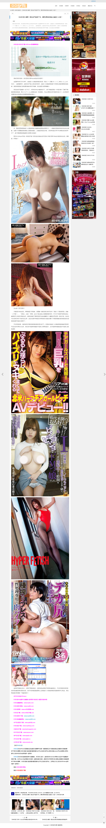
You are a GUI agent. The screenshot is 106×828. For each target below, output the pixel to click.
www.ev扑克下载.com (28, 712)
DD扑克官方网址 (21, 767)
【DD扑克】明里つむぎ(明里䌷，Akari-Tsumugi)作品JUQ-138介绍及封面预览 (88, 122)
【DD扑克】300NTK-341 (61, 811)
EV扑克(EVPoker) (21, 696)
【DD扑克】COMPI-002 (87, 99)
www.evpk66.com (29, 716)
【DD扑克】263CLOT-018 (87, 155)
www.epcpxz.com (28, 732)
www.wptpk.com (27, 735)
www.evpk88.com (30, 719)
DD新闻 (61, 5)
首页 (56, 5)
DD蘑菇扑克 (48, 792)
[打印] (65, 13)
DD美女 (78, 5)
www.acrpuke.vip (28, 742)
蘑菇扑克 (90, 5)
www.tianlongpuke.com (29, 729)
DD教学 (67, 5)
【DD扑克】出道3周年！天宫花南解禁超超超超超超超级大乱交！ (87, 115)
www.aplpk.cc (26, 739)
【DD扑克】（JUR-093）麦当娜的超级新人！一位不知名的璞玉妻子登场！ (17, 812)
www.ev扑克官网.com (28, 709)
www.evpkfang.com (28, 725)
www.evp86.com (29, 706)
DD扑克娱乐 (18, 10)
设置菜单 (93, 1)
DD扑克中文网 (53, 825)
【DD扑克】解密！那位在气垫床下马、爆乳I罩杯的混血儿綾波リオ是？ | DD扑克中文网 (43, 794)
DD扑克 (16, 756)
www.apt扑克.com (30, 722)
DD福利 (72, 5)
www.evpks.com (29, 702)
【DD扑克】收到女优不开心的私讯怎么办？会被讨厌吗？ (88, 164)
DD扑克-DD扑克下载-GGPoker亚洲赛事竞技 (26, 44)
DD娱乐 (84, 5)
